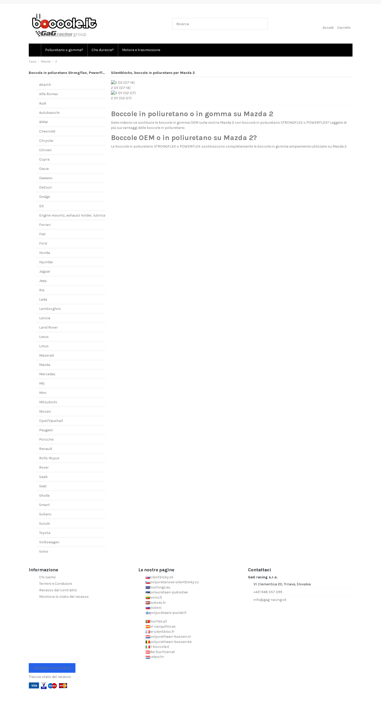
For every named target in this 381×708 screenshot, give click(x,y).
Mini (42, 393)
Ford (43, 243)
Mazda (44, 365)
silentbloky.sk (161, 577)
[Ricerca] (263, 24)
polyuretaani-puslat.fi (168, 612)
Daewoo (45, 178)
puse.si (155, 607)
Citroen (45, 150)
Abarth (45, 84)
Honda (44, 253)
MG (42, 383)
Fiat (42, 234)
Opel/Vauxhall (51, 421)
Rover (44, 467)
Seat (43, 486)
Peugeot (46, 430)
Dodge (44, 197)
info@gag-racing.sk (269, 600)
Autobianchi (49, 112)
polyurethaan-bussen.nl (170, 636)
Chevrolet (47, 131)
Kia (41, 290)
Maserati (46, 355)
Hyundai (46, 262)
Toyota (44, 533)
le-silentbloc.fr (162, 631)
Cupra (44, 159)
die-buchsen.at (162, 652)
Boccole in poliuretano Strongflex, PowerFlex (68, 73)
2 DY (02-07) (121, 98)
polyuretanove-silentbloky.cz (174, 582)
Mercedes (47, 374)
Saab (43, 477)
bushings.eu (160, 587)
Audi (42, 103)
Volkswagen (49, 542)
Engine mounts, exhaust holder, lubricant (74, 215)
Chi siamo (47, 577)
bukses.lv (158, 602)
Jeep (43, 281)
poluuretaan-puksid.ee (169, 592)
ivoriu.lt (156, 597)
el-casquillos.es (163, 626)
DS (41, 206)
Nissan (45, 411)
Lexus (44, 337)
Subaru (45, 514)
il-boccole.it (159, 646)
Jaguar (45, 271)
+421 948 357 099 (267, 592)
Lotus (44, 346)
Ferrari (45, 225)
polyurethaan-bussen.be (171, 642)
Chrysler (46, 140)
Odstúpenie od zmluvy (51, 668)
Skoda (44, 495)
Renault (45, 449)
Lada (43, 299)
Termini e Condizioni (55, 583)
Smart (44, 505)
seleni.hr (157, 657)
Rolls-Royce (49, 458)
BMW (43, 122)
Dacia (44, 168)
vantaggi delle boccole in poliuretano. (154, 128)
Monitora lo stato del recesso (64, 596)
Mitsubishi (48, 402)
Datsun (45, 187)
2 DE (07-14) (121, 88)
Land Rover (48, 327)
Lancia (44, 318)
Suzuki (44, 523)
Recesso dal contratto (58, 590)
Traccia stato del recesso (50, 677)
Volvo (43, 551)
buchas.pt (158, 621)
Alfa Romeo (48, 94)
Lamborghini (50, 309)
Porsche (46, 439)
